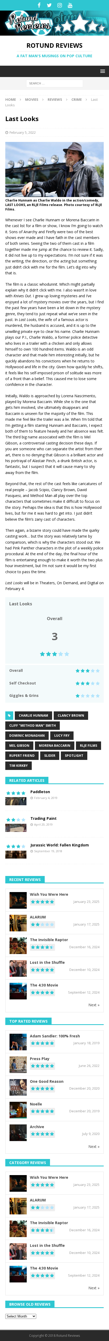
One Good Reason (46, 1081)
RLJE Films (88, 745)
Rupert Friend (22, 755)
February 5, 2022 (23, 132)
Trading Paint (43, 818)
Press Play (39, 1058)
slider (49, 755)
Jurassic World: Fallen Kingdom (59, 844)
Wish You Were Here (49, 894)
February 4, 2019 (45, 798)
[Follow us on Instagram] (59, 5)
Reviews (55, 99)
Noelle (36, 1104)
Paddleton (40, 791)
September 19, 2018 (48, 851)
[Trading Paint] (15, 824)
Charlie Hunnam (33, 715)
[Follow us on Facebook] (39, 5)
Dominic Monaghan (27, 735)
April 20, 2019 (43, 824)
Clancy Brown (71, 715)
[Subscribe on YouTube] (70, 5)
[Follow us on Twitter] (49, 5)
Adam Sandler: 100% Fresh (55, 1035)
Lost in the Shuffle (47, 962)
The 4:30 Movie (44, 985)
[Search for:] (54, 82)
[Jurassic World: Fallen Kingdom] (15, 851)
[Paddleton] (15, 797)
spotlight (74, 755)
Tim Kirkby (18, 765)
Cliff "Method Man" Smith (32, 725)
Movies (31, 99)
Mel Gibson (19, 745)
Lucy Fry (62, 735)
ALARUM (38, 916)
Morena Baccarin (54, 745)
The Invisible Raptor (49, 939)
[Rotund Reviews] (54, 32)
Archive (37, 1126)
